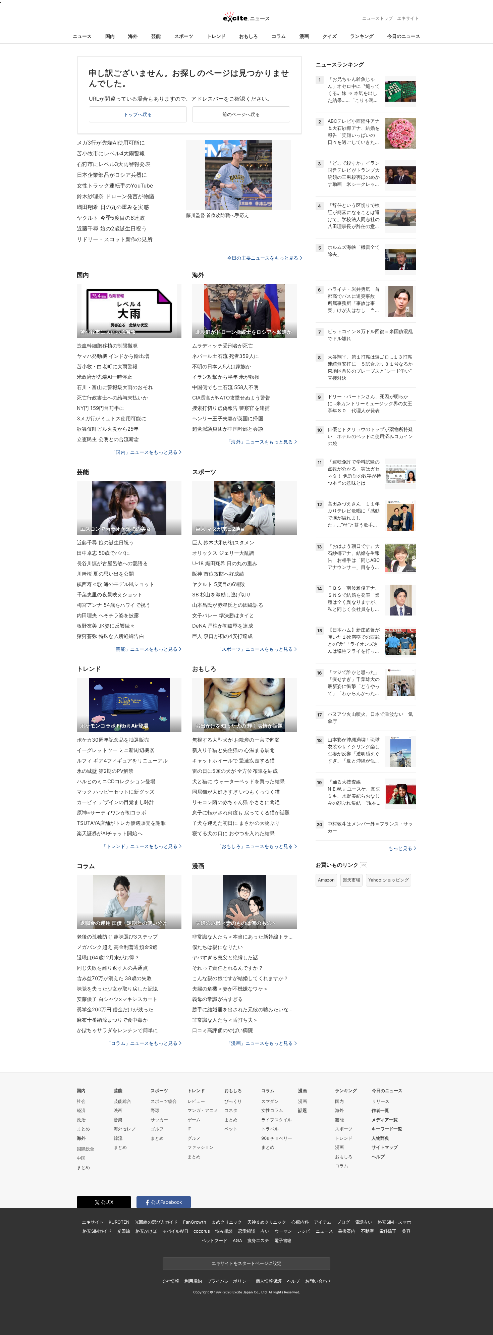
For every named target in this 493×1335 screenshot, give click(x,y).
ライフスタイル (276, 1119)
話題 (302, 1110)
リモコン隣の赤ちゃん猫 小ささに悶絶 (236, 802)
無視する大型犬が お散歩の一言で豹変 (236, 740)
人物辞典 (380, 1138)
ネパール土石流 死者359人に (225, 356)
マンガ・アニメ (202, 1110)
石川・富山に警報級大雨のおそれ (115, 387)
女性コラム (272, 1110)
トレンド (216, 36)
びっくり (233, 1101)
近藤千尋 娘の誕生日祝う (105, 542)
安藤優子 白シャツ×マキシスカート (117, 999)
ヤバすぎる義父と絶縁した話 (225, 957)
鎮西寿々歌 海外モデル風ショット (115, 584)
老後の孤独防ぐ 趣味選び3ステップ (117, 936)
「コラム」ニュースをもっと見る (141, 1043)
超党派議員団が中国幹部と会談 (227, 429)
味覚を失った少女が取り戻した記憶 (117, 988)
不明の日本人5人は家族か (221, 366)
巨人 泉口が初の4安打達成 (222, 636)
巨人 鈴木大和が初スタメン (223, 542)
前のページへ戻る (241, 114)
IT (189, 1128)
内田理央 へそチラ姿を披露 (108, 615)
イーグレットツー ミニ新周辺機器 (115, 750)
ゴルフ (157, 1128)
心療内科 (300, 1222)
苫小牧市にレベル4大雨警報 (111, 153)
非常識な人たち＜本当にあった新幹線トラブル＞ (244, 936)
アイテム (322, 1222)
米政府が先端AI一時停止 (104, 377)
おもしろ (248, 36)
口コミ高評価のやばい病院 (222, 1030)
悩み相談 (223, 1231)
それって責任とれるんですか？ (227, 968)
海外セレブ (124, 1128)
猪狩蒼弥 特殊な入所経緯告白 (110, 636)
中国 (81, 1158)
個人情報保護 (268, 1281)
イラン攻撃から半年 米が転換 (226, 377)
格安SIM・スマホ (394, 1222)
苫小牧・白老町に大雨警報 (107, 366)
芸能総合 (122, 1101)
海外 (133, 36)
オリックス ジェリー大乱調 (223, 553)
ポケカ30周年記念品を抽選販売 (113, 740)
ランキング (362, 36)
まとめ (83, 1128)
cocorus (202, 1231)
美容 (406, 1231)
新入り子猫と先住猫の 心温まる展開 (233, 750)
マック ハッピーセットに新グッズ (115, 792)
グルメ (194, 1138)
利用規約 (193, 1281)
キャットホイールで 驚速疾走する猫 (233, 760)
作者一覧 (380, 1110)
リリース (380, 1101)
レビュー (196, 1101)
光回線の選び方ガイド (156, 1222)
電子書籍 (282, 1240)
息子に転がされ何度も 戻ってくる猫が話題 (241, 812)
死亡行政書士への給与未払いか (112, 397)
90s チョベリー (276, 1138)
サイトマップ (385, 1147)
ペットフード (214, 1240)
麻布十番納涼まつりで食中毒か (112, 1020)
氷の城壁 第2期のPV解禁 (105, 771)
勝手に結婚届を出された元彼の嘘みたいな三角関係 (244, 1009)
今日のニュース (403, 36)
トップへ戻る (138, 114)
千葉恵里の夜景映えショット (110, 594)
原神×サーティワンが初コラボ (111, 812)
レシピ (303, 1231)
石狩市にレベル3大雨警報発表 (114, 164)
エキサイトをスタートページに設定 (246, 1263)
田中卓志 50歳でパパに (103, 553)
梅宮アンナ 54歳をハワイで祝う (114, 605)
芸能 (156, 36)
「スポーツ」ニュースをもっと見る (255, 649)
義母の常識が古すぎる (217, 999)
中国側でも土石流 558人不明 (225, 387)
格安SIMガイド (97, 1231)
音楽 (118, 1119)
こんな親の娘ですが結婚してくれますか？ (240, 978)
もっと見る (400, 848)
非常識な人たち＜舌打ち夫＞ (225, 1020)
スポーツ (183, 36)
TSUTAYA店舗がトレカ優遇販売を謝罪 (121, 823)
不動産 (367, 1231)
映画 (118, 1110)
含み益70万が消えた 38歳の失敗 (114, 978)
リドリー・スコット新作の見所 (115, 239)
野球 (155, 1110)
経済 (81, 1110)
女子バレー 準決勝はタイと (223, 615)
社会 (81, 1101)
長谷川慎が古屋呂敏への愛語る (112, 563)
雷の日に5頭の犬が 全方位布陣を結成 (235, 771)
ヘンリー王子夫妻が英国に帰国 (227, 418)
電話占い (363, 1222)
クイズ (330, 36)
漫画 (304, 36)
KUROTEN (119, 1222)
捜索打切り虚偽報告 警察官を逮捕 (231, 408)
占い (265, 1231)
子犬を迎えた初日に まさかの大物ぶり (236, 823)
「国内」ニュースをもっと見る (144, 452)
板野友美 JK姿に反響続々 (106, 626)
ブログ (343, 1222)
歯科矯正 (387, 1231)
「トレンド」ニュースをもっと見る (139, 846)
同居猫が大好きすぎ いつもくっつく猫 (236, 792)
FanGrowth (194, 1222)
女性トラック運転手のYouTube (115, 185)
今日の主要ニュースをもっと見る (262, 258)
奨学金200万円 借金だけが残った (115, 1009)
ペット (230, 1128)
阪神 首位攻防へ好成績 (218, 574)
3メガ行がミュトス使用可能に (111, 418)
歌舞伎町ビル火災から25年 (108, 429)
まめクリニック (227, 1222)
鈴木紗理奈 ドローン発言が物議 (115, 196)
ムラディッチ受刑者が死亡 (222, 345)
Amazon (326, 880)
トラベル (270, 1128)
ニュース (82, 36)
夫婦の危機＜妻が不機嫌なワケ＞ (230, 988)
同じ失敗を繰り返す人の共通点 (112, 968)
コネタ (230, 1110)
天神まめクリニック (266, 1222)
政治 (81, 1119)
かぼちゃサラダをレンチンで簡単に (117, 1030)
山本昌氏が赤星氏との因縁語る (227, 605)
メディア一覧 (385, 1119)
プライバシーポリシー (229, 1281)
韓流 (118, 1138)
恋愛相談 (246, 1231)
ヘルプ (378, 1156)
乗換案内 (346, 1231)
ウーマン (283, 1231)
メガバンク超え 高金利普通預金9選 (117, 947)
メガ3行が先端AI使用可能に (111, 142)
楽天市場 (351, 880)
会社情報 (170, 1281)
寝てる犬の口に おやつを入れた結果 (233, 833)
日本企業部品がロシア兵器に (112, 174)
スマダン (270, 1101)
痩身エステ (258, 1240)
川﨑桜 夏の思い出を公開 (105, 574)
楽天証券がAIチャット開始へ (110, 833)
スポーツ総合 (164, 1101)
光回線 (123, 1231)
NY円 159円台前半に (100, 408)
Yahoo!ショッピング (388, 880)
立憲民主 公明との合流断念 (108, 439)
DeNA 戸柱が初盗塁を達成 (222, 626)
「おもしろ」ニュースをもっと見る (255, 846)
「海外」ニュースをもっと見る (259, 441)
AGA (237, 1240)
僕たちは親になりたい (217, 947)
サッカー (159, 1119)
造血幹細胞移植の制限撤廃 (107, 345)
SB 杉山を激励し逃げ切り (221, 594)
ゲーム (194, 1119)
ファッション (200, 1147)
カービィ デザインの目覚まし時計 (115, 802)
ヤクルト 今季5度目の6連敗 (111, 217)
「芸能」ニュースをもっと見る (144, 649)
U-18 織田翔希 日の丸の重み (224, 563)
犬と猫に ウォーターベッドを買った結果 (238, 781)
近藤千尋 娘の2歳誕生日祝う (112, 228)
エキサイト (408, 18)
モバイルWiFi (175, 1231)
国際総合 (85, 1149)
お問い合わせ (318, 1281)
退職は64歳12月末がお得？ (108, 957)
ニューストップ (377, 18)
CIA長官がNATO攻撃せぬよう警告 (231, 397)
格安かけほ (146, 1231)
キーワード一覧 (387, 1128)
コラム (279, 36)
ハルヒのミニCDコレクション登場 (116, 781)
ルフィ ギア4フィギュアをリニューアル (122, 760)
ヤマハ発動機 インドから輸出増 (113, 356)
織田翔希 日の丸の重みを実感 (113, 207)
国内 (110, 36)
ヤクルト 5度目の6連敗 (218, 584)
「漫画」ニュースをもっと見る (259, 1043)
